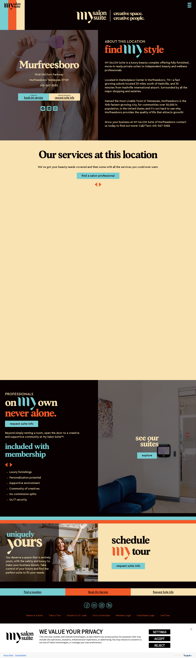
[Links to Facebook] (87, 605)
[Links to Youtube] (94, 605)
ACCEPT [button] (159, 639)
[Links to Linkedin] (109, 605)
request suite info (64, 97)
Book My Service (98, 592)
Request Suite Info (163, 592)
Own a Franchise (101, 615)
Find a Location (32, 592)
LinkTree (165, 615)
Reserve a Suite (34, 615)
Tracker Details (20, 655)
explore (147, 455)
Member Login (123, 615)
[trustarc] (187, 655)
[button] (191, 629)
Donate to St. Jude (77, 615)
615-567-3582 (49, 85)
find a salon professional (98, 175)
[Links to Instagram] (102, 605)
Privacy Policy (9, 655)
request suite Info (128, 566)
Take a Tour (55, 615)
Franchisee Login (146, 615)
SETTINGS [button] (159, 632)
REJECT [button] (159, 645)
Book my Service (33, 97)
